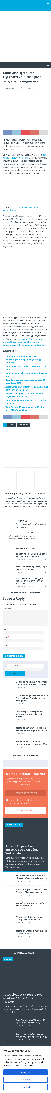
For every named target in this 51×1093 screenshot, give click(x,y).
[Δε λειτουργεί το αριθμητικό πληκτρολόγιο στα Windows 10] (8, 879)
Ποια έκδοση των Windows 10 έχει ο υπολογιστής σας (30, 1021)
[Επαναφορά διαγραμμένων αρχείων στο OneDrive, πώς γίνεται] (8, 715)
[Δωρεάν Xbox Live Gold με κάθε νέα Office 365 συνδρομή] (8, 556)
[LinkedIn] (30, 8)
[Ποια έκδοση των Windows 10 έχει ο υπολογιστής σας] (8, 1023)
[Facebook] (15, 8)
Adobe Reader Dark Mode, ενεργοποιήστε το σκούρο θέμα (32, 742)
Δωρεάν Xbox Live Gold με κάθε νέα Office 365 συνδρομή (31, 555)
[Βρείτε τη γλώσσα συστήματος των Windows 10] (8, 934)
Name (6, 629)
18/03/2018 (21, 687)
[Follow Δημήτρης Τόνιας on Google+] (29, 511)
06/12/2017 (21, 909)
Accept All (25, 1072)
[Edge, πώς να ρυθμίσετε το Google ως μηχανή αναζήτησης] (8, 1037)
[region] (25, 1069)
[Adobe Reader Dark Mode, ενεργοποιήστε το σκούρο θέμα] (8, 744)
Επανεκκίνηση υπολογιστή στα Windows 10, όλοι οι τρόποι (32, 890)
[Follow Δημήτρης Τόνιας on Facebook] (20, 511)
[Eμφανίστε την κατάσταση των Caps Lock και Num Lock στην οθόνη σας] (8, 698)
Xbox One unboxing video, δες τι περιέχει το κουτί (31, 567)
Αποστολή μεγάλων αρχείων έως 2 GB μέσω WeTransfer (21, 849)
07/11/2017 (21, 704)
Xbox (12, 425)
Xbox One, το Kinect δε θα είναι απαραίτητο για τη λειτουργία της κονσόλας (23, 359)
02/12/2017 (21, 1040)
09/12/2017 (21, 895)
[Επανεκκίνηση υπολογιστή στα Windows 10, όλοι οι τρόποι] (8, 892)
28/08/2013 (21, 572)
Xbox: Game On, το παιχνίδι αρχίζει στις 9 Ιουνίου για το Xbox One (30, 581)
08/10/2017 (21, 733)
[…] (18, 867)
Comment (7, 608)
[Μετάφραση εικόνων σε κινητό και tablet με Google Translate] (8, 685)
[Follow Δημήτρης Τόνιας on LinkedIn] (33, 511)
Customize (25, 1079)
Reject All (25, 1087)
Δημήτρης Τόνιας (25, 88)
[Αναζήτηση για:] (25, 665)
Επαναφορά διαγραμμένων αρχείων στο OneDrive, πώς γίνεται (30, 714)
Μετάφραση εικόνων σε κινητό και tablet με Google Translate (31, 683)
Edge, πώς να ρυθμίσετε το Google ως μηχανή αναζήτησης (31, 1035)
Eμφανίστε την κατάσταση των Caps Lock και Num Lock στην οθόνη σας (32, 698)
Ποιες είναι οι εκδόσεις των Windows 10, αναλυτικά (22, 996)
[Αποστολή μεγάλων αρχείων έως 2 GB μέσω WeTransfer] (25, 831)
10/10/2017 (21, 720)
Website (6, 645)
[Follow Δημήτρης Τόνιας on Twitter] (25, 511)
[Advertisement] (25, 42)
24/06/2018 (21, 881)
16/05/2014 (21, 587)
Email (5, 637)
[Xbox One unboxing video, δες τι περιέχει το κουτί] (8, 568)
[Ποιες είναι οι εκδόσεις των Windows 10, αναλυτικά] (25, 974)
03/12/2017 (9, 1002)
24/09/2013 (9, 88)
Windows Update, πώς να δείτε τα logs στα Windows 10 (31, 918)
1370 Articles (40, 493)
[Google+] (25, 8)
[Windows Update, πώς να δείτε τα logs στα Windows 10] (8, 920)
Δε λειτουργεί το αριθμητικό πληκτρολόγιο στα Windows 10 (31, 876)
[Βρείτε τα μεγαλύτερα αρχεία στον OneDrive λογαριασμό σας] (8, 731)
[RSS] (36, 8)
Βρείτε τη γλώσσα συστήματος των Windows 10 (31, 932)
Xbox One (23, 425)
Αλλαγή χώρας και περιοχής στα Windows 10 (30, 904)
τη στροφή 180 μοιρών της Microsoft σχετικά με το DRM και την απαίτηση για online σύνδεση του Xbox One (24, 342)
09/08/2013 (21, 560)
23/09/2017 (21, 747)
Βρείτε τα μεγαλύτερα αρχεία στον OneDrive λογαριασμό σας (31, 729)
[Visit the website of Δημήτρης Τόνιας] (17, 511)
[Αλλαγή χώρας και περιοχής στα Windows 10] (8, 906)
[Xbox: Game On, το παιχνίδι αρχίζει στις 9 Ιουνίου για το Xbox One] (8, 580)
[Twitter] (20, 8)
